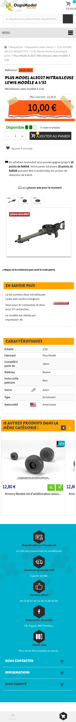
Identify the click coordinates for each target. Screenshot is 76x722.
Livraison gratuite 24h (39, 570)
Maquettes (16, 47)
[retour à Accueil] (5, 47)
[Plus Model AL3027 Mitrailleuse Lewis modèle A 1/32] (11, 201)
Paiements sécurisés (39, 620)
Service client (39, 595)
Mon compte (16, 684)
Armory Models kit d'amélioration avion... (33, 494)
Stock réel (39, 645)
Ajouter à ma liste (21, 148)
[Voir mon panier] (63, 716)
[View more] (51, 487)
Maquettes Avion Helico (40, 47)
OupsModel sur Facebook (39, 545)
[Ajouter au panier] (59, 487)
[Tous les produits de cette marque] (61, 303)
